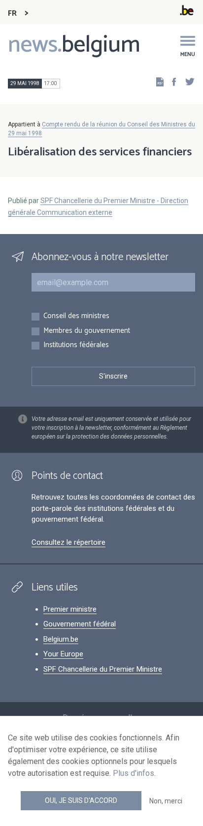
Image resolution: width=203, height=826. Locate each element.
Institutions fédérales (76, 345)
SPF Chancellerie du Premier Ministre (102, 669)
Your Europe (63, 653)
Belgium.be (60, 639)
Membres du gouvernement (86, 331)
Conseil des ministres (76, 316)
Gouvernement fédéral (79, 624)
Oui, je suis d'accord (81, 800)
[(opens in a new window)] (171, 81)
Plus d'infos (133, 773)
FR (12, 13)
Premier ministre (70, 609)
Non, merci (165, 801)
